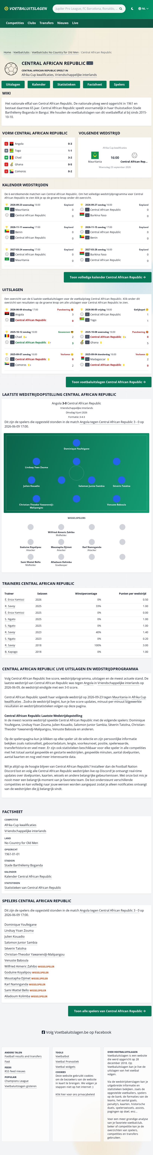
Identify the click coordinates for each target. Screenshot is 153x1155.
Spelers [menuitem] (119, 84)
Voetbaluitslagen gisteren (21, 1086)
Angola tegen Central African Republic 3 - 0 (109, 422)
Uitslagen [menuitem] (13, 84)
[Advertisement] (76, 40)
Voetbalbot (62, 1056)
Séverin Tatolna (15, 948)
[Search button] (120, 9)
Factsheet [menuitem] (95, 84)
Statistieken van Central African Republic (32, 888)
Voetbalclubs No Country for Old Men (55, 52)
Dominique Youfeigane (20, 925)
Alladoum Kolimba (17, 996)
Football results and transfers (23, 1056)
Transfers (47, 23)
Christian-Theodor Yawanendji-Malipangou (34, 954)
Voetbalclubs (21, 52)
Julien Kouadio (14, 936)
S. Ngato (10, 619)
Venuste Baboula (16, 960)
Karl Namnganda (16, 984)
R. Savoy (10, 606)
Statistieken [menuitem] (66, 84)
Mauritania (120, 697)
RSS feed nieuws (15, 1071)
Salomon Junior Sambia (20, 942)
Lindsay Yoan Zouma (19, 930)
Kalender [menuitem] (39, 84)
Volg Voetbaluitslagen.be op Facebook (78, 1032)
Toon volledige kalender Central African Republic (106, 277)
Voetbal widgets (65, 1066)
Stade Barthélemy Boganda (23, 865)
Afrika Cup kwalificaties (38, 75)
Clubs (32, 23)
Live (75, 23)
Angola (88, 683)
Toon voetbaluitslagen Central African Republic (107, 382)
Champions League (17, 1081)
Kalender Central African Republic (28, 876)
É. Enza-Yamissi (14, 599)
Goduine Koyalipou (17, 972)
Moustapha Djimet (17, 978)
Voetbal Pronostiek (67, 1061)
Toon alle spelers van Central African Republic (108, 1011)
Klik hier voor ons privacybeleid (75, 1094)
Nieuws (62, 23)
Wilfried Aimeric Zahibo (20, 966)
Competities (15, 23)
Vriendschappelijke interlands (76, 75)
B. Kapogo (11, 651)
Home (7, 52)
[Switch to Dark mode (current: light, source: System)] (132, 8)
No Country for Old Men (21, 843)
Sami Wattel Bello (16, 990)
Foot (7, 1061)
